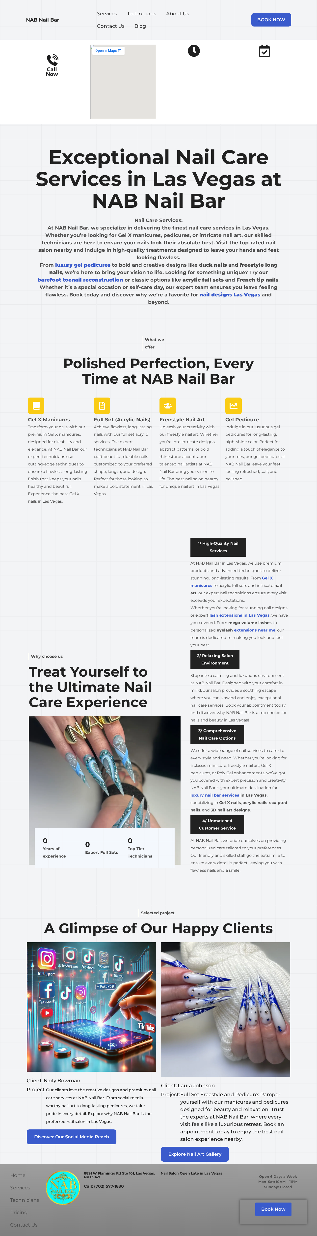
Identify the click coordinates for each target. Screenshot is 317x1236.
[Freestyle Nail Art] (167, 406)
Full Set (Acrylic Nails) (122, 420)
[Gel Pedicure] (233, 406)
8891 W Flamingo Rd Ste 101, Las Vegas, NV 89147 (119, 1175)
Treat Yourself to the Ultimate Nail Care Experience (90, 687)
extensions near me (254, 630)
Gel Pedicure (242, 420)
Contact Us (111, 26)
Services (107, 14)
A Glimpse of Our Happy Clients (158, 928)
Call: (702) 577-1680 (104, 1186)
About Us (177, 14)
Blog (140, 26)
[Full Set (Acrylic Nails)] (102, 406)
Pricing (19, 1212)
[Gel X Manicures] (36, 406)
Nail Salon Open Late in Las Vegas (191, 1173)
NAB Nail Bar (42, 20)
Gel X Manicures (49, 420)
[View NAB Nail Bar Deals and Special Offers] (264, 51)
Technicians (141, 14)
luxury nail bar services (214, 795)
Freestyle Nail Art (182, 420)
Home (18, 1175)
